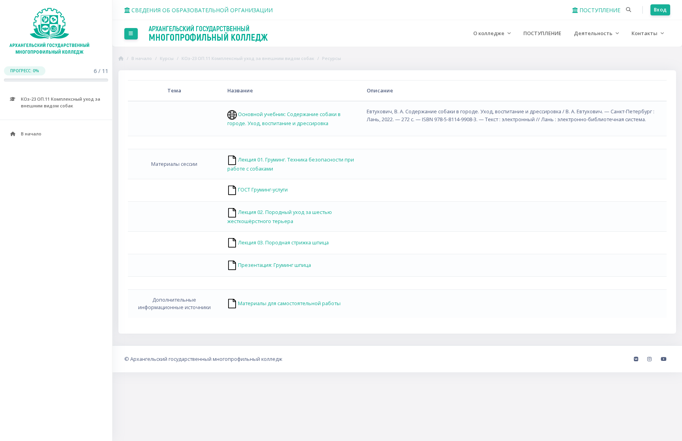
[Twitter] (663, 358)
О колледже (489, 33)
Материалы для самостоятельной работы (289, 303)
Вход (660, 9)
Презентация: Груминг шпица (274, 264)
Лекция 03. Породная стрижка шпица (283, 242)
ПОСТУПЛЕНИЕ (599, 10)
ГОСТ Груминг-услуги (262, 189)
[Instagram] (650, 358)
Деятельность (594, 33)
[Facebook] (636, 358)
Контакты (645, 33)
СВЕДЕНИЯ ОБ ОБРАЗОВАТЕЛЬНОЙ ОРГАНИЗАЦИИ (201, 10)
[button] (628, 10)
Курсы (167, 58)
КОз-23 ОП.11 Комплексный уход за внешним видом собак (248, 58)
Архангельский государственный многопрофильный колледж (206, 358)
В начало (141, 58)
